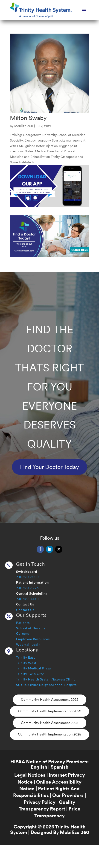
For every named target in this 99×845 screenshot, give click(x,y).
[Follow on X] (58, 549)
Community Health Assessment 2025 (49, 723)
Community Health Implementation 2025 (49, 734)
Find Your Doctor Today (49, 466)
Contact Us (25, 610)
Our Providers (68, 795)
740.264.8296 (27, 588)
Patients (23, 623)
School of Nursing (31, 628)
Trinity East (25, 657)
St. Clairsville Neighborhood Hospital (47, 685)
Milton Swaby (28, 117)
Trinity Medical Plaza (33, 668)
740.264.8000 (27, 577)
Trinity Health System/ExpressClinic (46, 679)
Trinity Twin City (30, 674)
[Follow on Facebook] (40, 549)
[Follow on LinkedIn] (49, 549)
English (39, 767)
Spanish (59, 767)
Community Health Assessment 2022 (49, 699)
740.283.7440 (27, 599)
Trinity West (26, 663)
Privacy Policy (39, 802)
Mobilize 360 (23, 126)
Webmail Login (28, 644)
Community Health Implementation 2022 (49, 711)
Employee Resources (33, 639)
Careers (22, 633)
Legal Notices (29, 775)
